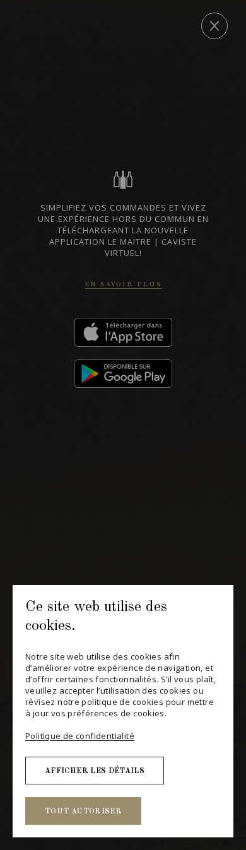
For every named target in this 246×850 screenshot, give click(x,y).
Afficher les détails (94, 771)
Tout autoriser (83, 811)
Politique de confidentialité (79, 736)
